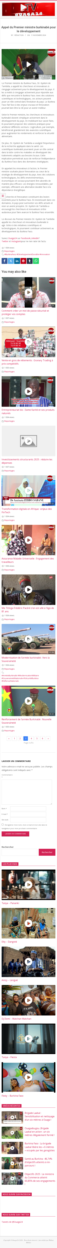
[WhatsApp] (36, 261)
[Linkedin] (17, 261)
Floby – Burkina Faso (12, 1095)
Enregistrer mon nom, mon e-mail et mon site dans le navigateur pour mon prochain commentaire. (24, 826)
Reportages (9, 251)
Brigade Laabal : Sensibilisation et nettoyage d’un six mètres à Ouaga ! (40, 1116)
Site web (5, 820)
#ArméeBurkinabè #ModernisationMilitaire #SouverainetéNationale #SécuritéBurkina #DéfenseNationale (20, 678)
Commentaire (6, 776)
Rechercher (8, 847)
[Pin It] (23, 261)
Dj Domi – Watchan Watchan (16, 1018)
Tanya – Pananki (10, 903)
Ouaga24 (12, 238)
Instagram (16, 241)
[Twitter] (11, 261)
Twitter (5, 241)
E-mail (5, 814)
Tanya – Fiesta (9, 1057)
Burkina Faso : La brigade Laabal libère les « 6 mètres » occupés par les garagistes (40, 1147)
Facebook (25, 238)
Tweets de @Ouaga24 (12, 1221)
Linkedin (35, 238)
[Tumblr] (30, 261)
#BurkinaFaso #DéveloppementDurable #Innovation (27, 254)
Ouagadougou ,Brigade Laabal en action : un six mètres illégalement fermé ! (39, 1132)
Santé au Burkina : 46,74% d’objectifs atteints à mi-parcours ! (38, 1162)
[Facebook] (4, 261)
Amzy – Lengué (10, 980)
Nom (4, 808)
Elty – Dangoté (9, 941)
